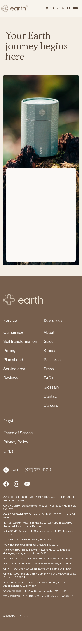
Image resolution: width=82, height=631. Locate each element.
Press (49, 368)
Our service (13, 332)
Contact (51, 396)
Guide (49, 341)
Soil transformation (20, 341)
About (49, 332)
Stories (50, 350)
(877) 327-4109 (58, 8)
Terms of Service (18, 432)
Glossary (51, 387)
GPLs (8, 451)
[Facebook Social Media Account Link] (6, 484)
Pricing (9, 350)
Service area (14, 368)
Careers (51, 405)
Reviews (10, 378)
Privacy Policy (15, 442)
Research (52, 359)
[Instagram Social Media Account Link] (27, 484)
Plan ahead (13, 359)
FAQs (49, 378)
